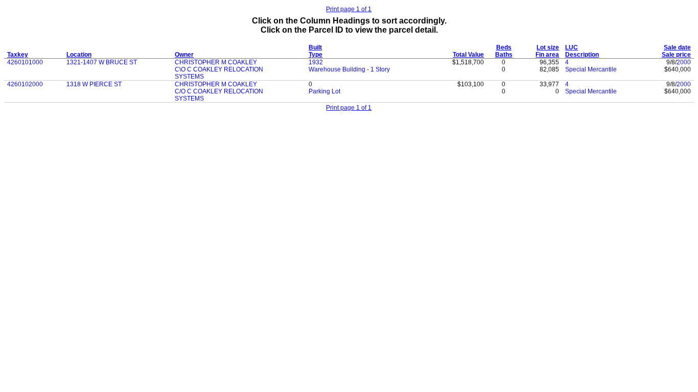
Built (315, 47)
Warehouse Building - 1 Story (349, 69)
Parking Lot (324, 91)
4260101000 (25, 62)
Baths (504, 54)
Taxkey (17, 54)
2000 (684, 62)
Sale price (676, 54)
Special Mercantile (591, 69)
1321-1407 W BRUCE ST (101, 62)
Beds (503, 47)
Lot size (548, 47)
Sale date (677, 47)
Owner (184, 54)
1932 (316, 62)
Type (315, 54)
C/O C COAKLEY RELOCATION (219, 91)
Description (582, 54)
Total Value (468, 54)
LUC (571, 47)
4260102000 (25, 84)
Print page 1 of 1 (348, 9)
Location (78, 54)
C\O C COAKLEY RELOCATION (219, 69)
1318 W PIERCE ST (94, 84)
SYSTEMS (189, 76)
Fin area (547, 54)
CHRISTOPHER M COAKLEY (216, 62)
